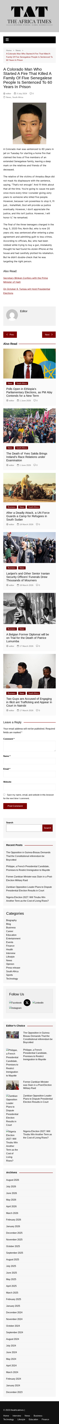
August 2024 (12, 1339)
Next (47, 334)
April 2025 (11, 1286)
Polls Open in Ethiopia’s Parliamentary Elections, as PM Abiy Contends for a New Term (29, 392)
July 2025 (11, 1266)
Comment (8, 739)
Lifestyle (10, 957)
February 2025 (13, 1299)
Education (11, 935)
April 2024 (11, 1365)
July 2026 (11, 1186)
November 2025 (14, 1239)
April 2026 (11, 1206)
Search (9, 822)
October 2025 (13, 1246)
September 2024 (14, 1332)
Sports (9, 975)
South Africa (17, 97)
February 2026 (13, 1219)
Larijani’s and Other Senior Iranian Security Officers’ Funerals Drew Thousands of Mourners (28, 577)
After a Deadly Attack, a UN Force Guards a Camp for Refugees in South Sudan (28, 516)
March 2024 (12, 1372)
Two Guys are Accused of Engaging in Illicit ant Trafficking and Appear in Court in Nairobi (29, 702)
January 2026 (13, 1226)
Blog (8, 924)
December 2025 (14, 1233)
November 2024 (14, 1319)
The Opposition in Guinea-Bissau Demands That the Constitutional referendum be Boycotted (28, 856)
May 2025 (11, 1279)
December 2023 (14, 1392)
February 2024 (13, 1379)
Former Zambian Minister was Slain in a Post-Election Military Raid (29, 878)
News (8, 97)
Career (9, 931)
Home (6, 1416)
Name (6, 756)
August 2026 (12, 1180)
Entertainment (13, 938)
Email (6, 769)
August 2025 (12, 1259)
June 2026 (11, 1193)
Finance (10, 946)
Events (9, 942)
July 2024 (11, 1345)
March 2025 (12, 1292)
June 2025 (11, 1273)
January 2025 (13, 1306)
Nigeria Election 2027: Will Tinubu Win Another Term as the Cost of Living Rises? (27, 899)
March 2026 (12, 1213)
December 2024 (14, 1312)
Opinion (10, 964)
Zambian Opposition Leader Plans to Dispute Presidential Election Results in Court (29, 889)
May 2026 (11, 1200)
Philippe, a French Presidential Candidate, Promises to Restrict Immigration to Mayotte (28, 868)
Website (7, 782)
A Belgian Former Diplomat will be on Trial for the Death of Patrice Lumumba (27, 638)
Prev (12, 334)
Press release (13, 968)
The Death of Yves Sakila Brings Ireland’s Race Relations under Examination (26, 457)
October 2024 (13, 1326)
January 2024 (13, 1385)
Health (9, 949)
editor (8, 93)
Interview (10, 953)
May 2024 (11, 1359)
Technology (12, 978)
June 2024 (11, 1352)
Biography (11, 920)
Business (11, 507)
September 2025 (14, 1253)
